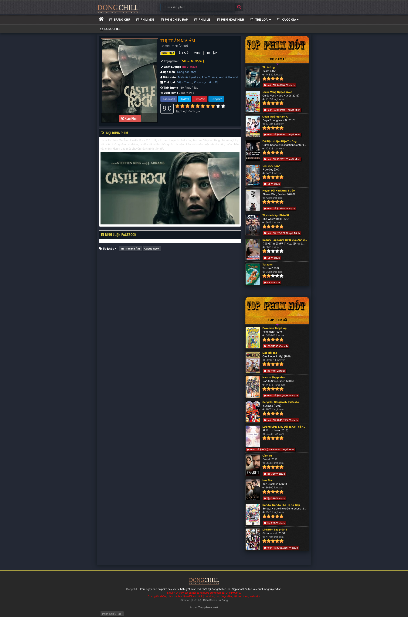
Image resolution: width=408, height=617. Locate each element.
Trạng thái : (171, 61)
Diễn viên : (169, 77)
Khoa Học (200, 82)
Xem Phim (131, 118)
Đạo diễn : (169, 72)
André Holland (228, 77)
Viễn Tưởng (184, 82)
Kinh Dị (213, 82)
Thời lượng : (171, 87)
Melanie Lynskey (189, 77)
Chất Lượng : (172, 66)
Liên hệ (196, 600)
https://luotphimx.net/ (204, 607)
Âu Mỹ (183, 53)
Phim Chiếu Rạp (112, 613)
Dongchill (131, 589)
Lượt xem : (170, 92)
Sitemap (185, 600)
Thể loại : (169, 82)
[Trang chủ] (101, 19)
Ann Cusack (209, 77)
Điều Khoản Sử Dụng (215, 600)
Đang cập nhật (186, 72)
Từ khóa (108, 248)
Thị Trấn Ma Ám (130, 248)
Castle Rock (151, 248)
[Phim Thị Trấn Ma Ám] (118, 9)
